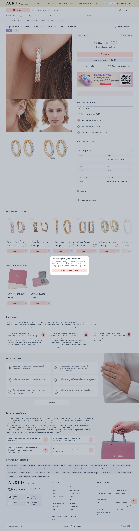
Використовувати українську (69, 270)
